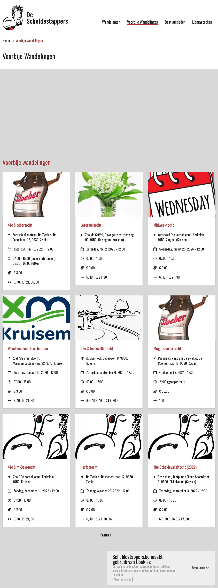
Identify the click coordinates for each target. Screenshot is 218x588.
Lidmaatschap (202, 22)
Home (6, 40)
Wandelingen (111, 22)
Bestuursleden (175, 22)
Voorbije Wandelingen (142, 22)
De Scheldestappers (47, 17)
